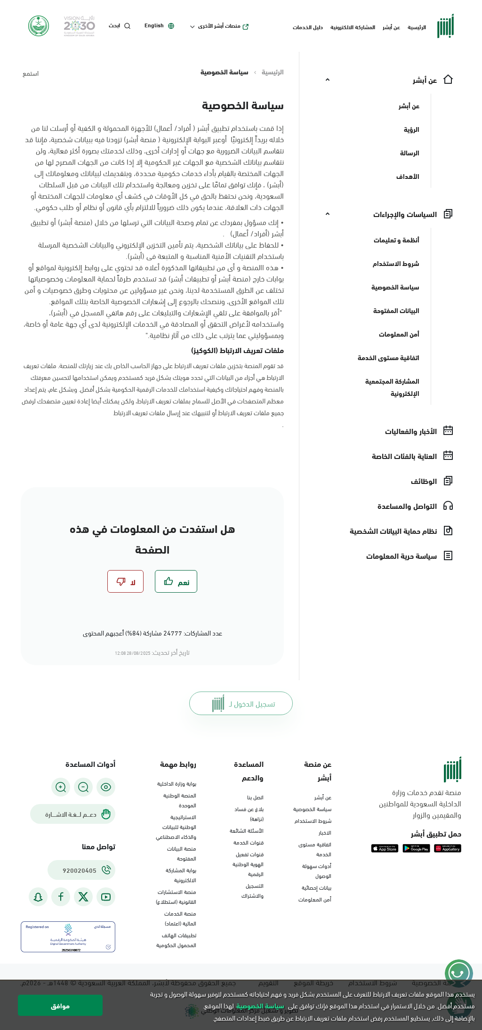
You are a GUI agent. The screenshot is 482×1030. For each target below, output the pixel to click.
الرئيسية (417, 26)
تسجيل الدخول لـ (252, 703)
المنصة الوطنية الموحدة (179, 799)
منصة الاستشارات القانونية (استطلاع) (176, 896)
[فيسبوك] (60, 897)
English (154, 25)
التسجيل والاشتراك (252, 890)
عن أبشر (391, 26)
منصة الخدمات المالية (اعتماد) (180, 918)
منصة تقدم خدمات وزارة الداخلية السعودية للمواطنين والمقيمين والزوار (420, 803)
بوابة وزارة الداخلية (176, 783)
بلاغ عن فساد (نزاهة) (249, 813)
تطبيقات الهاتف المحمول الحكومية (176, 939)
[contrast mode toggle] (106, 787)
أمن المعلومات (314, 898)
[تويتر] (83, 896)
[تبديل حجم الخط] (83, 787)
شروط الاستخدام (313, 820)
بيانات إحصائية (316, 887)
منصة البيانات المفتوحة (181, 853)
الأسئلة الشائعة (247, 830)
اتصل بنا (255, 796)
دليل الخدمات (308, 26)
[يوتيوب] (106, 897)
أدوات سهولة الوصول (316, 870)
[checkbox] (176, 581)
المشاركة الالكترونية (352, 26)
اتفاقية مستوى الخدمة (314, 848)
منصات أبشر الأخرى (219, 25)
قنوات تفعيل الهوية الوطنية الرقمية (248, 863)
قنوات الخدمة (248, 842)
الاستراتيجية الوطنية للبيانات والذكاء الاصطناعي (176, 826)
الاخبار (325, 832)
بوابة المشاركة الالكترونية (181, 874)
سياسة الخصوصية (312, 808)
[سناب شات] (38, 897)
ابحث (114, 25)
